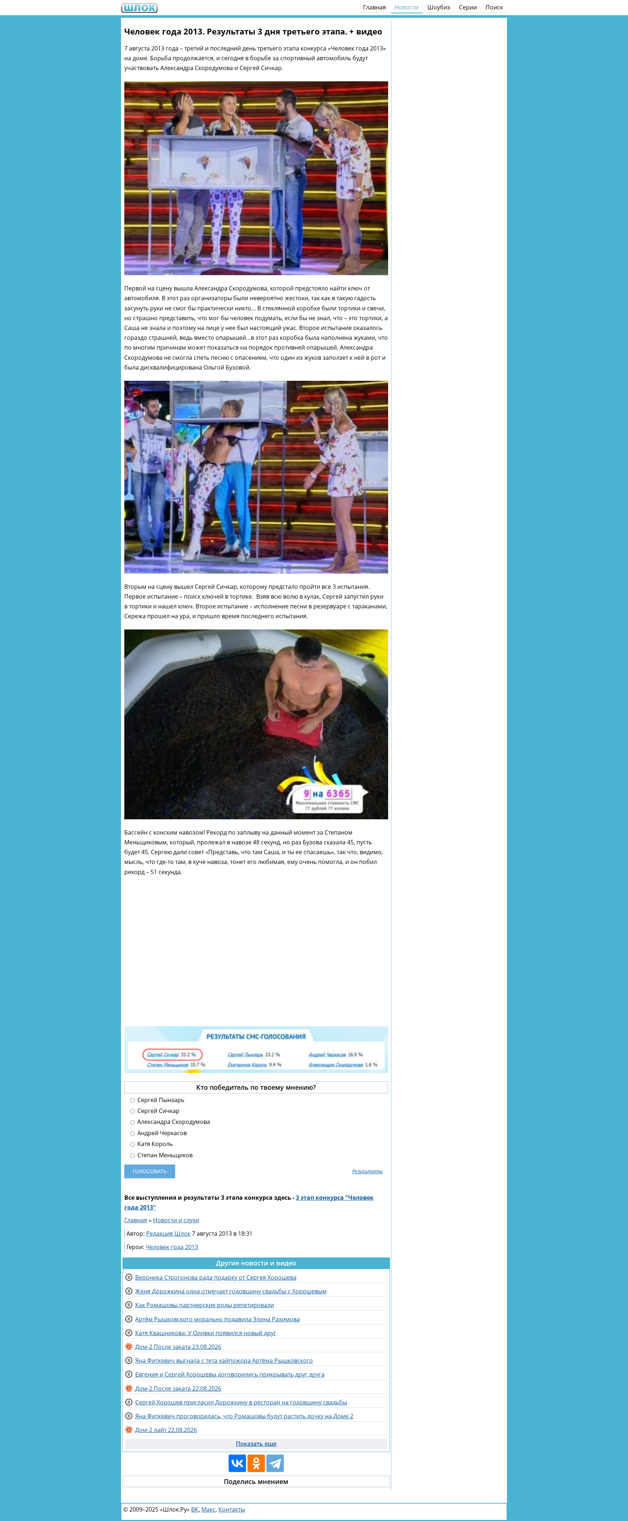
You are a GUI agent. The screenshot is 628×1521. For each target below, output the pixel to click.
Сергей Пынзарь (160, 1100)
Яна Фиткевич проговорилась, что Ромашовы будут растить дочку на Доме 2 (244, 1416)
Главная (374, 7)
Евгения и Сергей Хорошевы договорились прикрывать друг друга (230, 1374)
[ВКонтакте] (237, 1463)
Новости (407, 7)
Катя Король (154, 1144)
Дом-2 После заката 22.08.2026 (178, 1388)
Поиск (494, 7)
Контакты (231, 1509)
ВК (194, 1509)
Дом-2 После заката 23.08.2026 (178, 1347)
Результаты (367, 1171)
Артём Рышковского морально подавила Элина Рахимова (217, 1319)
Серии (468, 7)
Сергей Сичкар (158, 1111)
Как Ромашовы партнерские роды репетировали (204, 1305)
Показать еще (256, 1444)
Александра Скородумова (173, 1122)
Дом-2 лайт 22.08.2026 (166, 1430)
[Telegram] (275, 1463)
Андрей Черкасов (161, 1133)
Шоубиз (438, 7)
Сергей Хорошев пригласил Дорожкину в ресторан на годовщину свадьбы (241, 1402)
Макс (208, 1509)
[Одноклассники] (256, 1463)
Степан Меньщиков (164, 1155)
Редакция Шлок (168, 1233)
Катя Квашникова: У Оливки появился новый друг (205, 1333)
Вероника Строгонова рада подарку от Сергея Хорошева (216, 1277)
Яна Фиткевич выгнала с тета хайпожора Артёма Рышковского (224, 1361)
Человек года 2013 (172, 1247)
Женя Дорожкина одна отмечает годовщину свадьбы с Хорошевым (231, 1291)
